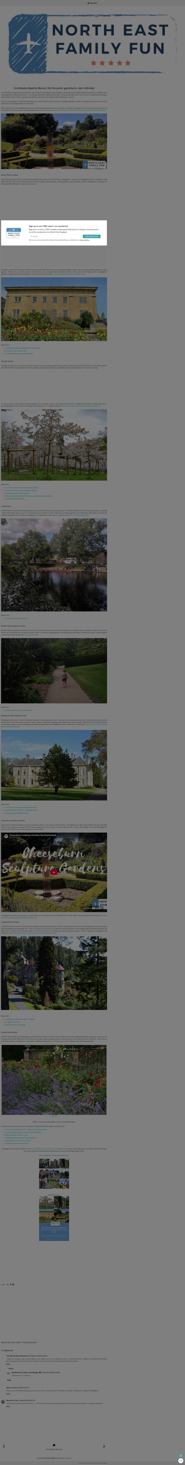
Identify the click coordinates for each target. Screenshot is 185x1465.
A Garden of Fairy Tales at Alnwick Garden (20, 490)
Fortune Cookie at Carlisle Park (17, 618)
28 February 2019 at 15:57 (20, 1388)
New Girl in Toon (12, 1400)
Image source (54, 1116)
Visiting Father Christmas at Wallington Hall (21, 810)
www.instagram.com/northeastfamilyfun (54, 1155)
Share (4, 1346)
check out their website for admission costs (68, 274)
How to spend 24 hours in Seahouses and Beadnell (23, 1132)
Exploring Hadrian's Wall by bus (17, 1143)
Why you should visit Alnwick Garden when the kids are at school (29, 496)
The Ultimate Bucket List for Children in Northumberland (26, 1129)
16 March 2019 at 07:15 (27, 1400)
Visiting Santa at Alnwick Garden (17, 493)
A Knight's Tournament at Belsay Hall (19, 353)
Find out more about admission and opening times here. (81, 406)
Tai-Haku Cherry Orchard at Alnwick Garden (21, 488)
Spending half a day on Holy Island (18, 1140)
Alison (8, 1388)
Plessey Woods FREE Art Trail (16, 1135)
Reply (8, 1364)
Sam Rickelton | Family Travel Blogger (25, 1372)
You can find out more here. (80, 515)
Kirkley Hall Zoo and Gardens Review (19, 710)
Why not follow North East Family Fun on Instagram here (47, 1149)
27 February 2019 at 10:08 (50, 1372)
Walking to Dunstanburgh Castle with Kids (20, 1138)
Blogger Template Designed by (92, 1463)
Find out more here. (31, 635)
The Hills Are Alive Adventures (17, 1356)
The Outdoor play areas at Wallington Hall (20, 807)
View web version (54, 1449)
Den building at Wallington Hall (17, 813)
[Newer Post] (3, 1444)
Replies (11, 1368)
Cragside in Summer (12, 1022)
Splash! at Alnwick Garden (15, 499)
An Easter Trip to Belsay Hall (15, 351)
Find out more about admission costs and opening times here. (34, 933)
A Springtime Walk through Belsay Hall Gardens (22, 348)
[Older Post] (104, 1444)
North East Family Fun (49, 1458)
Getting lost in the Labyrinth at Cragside (20, 1019)
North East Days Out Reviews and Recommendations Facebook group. (80, 110)
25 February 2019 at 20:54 (38, 1356)
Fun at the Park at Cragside (15, 1025)
